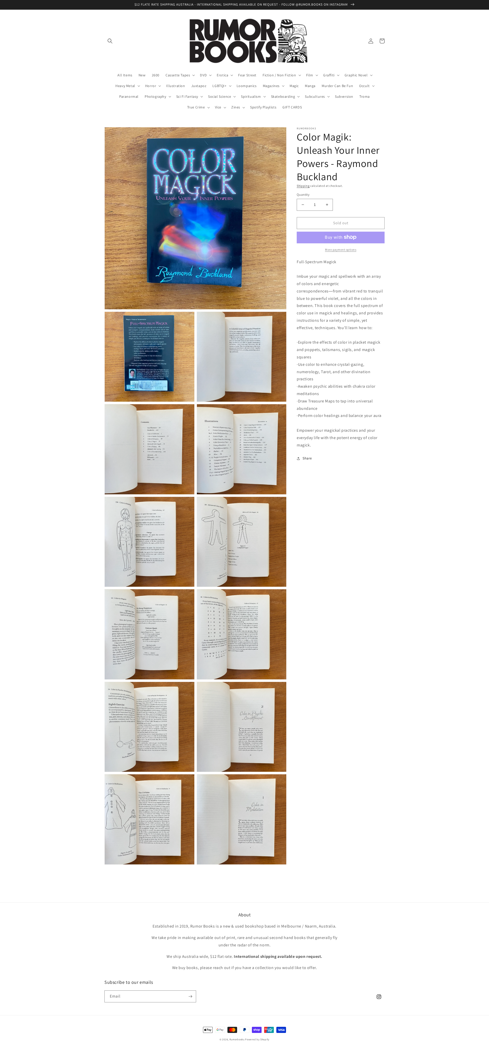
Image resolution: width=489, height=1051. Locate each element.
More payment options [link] (340, 249)
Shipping (303, 186)
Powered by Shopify (257, 1039)
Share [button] (307, 458)
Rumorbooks (236, 1039)
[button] (110, 41)
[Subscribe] (190, 996)
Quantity (303, 194)
